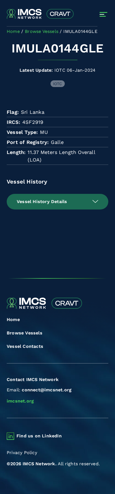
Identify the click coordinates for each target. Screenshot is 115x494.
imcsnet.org (20, 401)
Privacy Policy (22, 452)
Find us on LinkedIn (39, 435)
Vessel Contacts (25, 346)
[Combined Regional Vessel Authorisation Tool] (40, 14)
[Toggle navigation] (103, 14)
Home (13, 319)
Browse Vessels (24, 333)
